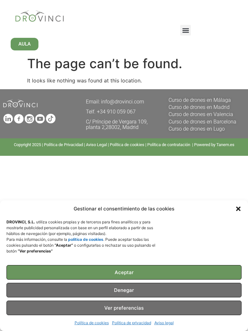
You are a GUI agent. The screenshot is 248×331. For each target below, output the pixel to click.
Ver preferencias (124, 308)
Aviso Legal (96, 144)
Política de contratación (169, 144)
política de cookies (85, 239)
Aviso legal (164, 322)
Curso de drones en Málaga (200, 100)
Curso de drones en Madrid (199, 107)
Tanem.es (225, 144)
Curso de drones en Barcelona (202, 122)
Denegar (124, 290)
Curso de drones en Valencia (201, 114)
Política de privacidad (131, 322)
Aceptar (124, 272)
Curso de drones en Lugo (197, 129)
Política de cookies (92, 322)
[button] (238, 209)
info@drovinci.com (122, 102)
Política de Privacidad (63, 144)
